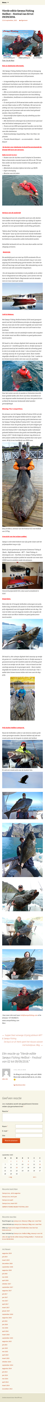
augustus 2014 (7, 1368)
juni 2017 (5, 1297)
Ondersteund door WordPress (12, 1398)
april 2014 (5, 1382)
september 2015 (7, 1338)
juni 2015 (5, 1348)
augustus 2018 (7, 1270)
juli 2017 (4, 1294)
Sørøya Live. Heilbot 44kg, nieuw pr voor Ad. (28, 1233)
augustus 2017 (7, 1291)
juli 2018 (4, 1274)
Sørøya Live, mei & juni (9, 1197)
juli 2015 (4, 1345)
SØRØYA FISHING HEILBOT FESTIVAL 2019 (15, 1207)
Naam (5, 1126)
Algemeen (24, 20)
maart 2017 (5, 1307)
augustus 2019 (7, 1253)
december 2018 (7, 1263)
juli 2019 (4, 1257)
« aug (10, 1177)
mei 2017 (5, 1301)
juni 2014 (5, 1375)
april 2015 (5, 1355)
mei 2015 (5, 1351)
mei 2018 (5, 1277)
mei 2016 (5, 1328)
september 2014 (7, 1365)
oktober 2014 (6, 1362)
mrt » (34, 1177)
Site (3, 1135)
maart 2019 (5, 1260)
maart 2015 (5, 1358)
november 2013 (7, 1389)
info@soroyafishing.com (29, 1015)
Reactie (5, 1111)
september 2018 (7, 1267)
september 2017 (7, 1287)
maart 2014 (5, 1385)
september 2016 (7, 1314)
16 (16, 1167)
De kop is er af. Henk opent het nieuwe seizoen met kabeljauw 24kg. (23, 1043)
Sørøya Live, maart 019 (9, 1203)
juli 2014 (4, 1372)
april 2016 (5, 1331)
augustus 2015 (7, 1341)
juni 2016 (5, 1324)
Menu (4, 2)
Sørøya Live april (7, 1200)
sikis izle (5, 1079)
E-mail (5, 1131)
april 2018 (5, 1280)
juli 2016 (4, 1321)
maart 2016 (5, 1335)
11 (28, 1164)
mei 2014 (5, 1379)
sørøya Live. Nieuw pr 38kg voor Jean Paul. (27, 1221)
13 (40, 1164)
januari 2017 (6, 1311)
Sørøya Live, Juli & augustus (11, 1193)
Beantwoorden (20, 1085)
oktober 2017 (6, 1284)
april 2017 (5, 1304)
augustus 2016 (7, 1318)
